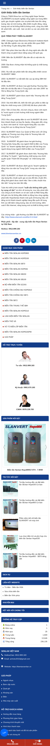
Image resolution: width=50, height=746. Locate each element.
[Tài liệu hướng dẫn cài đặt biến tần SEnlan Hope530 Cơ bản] (10, 489)
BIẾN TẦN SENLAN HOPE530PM (18, 332)
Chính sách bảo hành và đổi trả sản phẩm (20, 730)
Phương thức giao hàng (12, 718)
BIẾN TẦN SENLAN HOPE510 (16, 311)
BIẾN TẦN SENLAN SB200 (15, 274)
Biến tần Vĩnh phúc (12, 595)
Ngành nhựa (8, 680)
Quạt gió (6, 688)
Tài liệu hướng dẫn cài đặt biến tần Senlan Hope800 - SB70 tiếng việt (32, 556)
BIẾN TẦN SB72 (11, 300)
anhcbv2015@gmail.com (20, 659)
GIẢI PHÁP (8, 337)
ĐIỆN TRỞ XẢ (10, 321)
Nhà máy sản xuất (10, 701)
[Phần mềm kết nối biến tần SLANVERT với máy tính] (10, 524)
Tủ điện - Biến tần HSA (13, 587)
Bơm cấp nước (9, 684)
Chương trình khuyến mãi (13, 722)
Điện (5, 697)
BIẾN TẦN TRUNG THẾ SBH (16, 306)
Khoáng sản (8, 693)
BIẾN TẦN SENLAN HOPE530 (16, 258)
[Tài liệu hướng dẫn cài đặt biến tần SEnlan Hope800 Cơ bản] (10, 507)
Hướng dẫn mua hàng (12, 714)
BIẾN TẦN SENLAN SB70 (14, 264)
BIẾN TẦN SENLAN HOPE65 (16, 269)
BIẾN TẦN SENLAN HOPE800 (16, 253)
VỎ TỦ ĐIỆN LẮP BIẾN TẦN (15, 327)
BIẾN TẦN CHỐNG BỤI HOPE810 (18, 290)
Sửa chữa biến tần (11, 591)
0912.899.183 (20, 655)
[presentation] (4, 447)
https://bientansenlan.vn (21, 667)
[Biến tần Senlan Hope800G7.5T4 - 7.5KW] (25, 445)
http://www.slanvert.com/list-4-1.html (21, 217)
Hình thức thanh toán (11, 726)
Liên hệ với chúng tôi (11, 734)
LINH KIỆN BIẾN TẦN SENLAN (16, 316)
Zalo (4, 733)
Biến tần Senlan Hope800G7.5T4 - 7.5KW (25, 470)
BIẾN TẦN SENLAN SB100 (15, 279)
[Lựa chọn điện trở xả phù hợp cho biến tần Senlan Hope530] (10, 542)
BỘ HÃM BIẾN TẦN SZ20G (15, 285)
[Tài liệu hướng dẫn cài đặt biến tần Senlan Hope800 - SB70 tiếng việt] (10, 560)
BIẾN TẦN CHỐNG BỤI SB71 (16, 295)
